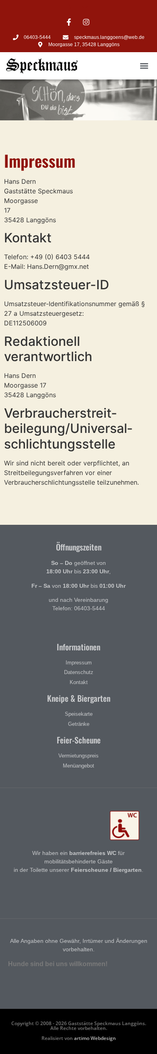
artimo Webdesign (95, 1038)
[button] (144, 66)
